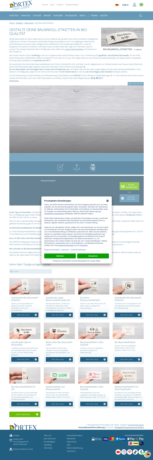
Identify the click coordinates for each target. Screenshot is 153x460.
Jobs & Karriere (50, 438)
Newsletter (71, 438)
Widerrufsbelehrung (75, 448)
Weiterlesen (14, 80)
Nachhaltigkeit (49, 441)
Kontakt (16, 435)
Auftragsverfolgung (71, 5)
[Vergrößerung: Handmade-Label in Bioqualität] (24, 331)
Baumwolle (29, 23)
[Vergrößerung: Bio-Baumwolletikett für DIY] (24, 375)
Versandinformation (74, 435)
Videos (52, 5)
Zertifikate (60, 5)
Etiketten (19, 23)
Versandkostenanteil (136, 425)
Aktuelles (45, 5)
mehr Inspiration (23, 414)
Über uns (47, 435)
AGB (68, 445)
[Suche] (140, 15)
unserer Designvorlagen (74, 49)
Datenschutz (71, 441)
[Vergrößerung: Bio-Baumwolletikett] (128, 331)
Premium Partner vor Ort (23, 449)
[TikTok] (135, 452)
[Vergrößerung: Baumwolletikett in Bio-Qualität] (93, 331)
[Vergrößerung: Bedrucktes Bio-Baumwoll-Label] (59, 331)
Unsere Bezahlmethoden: (134, 435)
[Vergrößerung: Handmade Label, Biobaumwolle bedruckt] (59, 286)
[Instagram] (124, 452)
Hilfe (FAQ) (48, 448)
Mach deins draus (23, 315)
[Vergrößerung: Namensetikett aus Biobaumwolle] (59, 375)
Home (11, 23)
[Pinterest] (129, 452)
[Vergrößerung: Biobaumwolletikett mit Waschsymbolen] (128, 375)
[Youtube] (118, 452)
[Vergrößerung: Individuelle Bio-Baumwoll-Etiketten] (24, 286)
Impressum (71, 451)
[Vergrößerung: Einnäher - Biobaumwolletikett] (93, 286)
